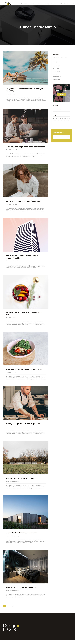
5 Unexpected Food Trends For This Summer (24, 369)
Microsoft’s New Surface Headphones (21, 533)
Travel (55, 74)
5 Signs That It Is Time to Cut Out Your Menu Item (24, 313)
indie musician (60, 120)
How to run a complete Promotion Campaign (24, 201)
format (54, 120)
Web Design (15, 149)
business (61, 118)
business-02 (67, 118)
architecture (55, 118)
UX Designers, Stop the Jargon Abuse (21, 587)
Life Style (14, 94)
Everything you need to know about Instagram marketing (25, 89)
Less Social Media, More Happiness (20, 478)
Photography (56, 71)
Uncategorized (16, 261)
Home (34, 41)
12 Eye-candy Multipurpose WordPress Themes (25, 147)
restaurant (66, 120)
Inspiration (15, 204)
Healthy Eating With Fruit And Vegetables (23, 424)
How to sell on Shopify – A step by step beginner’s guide (22, 257)
